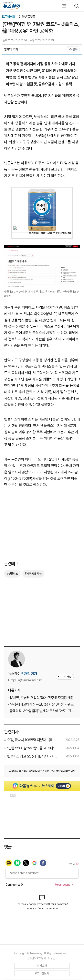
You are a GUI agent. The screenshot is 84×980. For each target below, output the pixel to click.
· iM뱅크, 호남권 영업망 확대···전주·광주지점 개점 (41, 698)
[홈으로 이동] (11, 6)
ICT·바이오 (9, 17)
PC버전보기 (42, 973)
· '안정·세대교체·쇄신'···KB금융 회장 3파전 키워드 (41, 704)
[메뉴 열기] (61, 5)
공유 (75, 49)
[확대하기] (42, 248)
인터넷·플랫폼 (27, 17)
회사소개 (42, 965)
